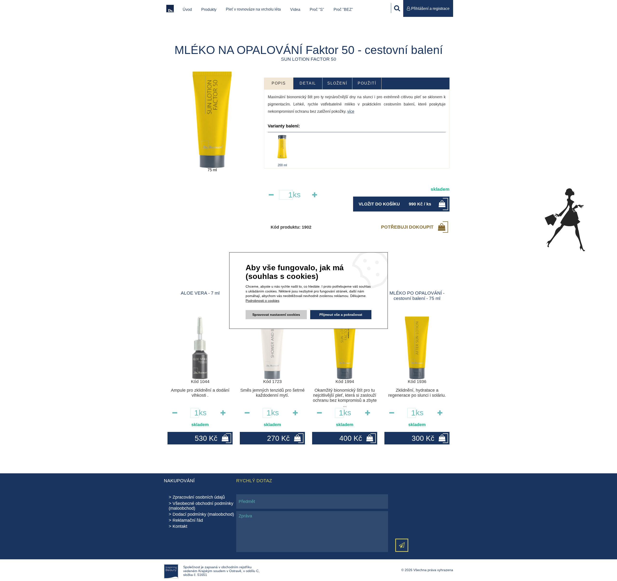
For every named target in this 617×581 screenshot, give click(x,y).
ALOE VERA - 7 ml (200, 293)
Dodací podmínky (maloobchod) (203, 514)
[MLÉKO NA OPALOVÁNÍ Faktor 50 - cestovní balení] (212, 120)
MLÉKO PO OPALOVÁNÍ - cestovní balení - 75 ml (416, 295)
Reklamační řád (188, 520)
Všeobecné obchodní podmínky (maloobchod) (201, 506)
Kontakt (180, 526)
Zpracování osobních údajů (199, 497)
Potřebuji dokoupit (407, 227)
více (350, 111)
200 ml (282, 165)
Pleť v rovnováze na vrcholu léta (253, 9)
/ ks (395, 204)
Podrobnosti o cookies (262, 301)
